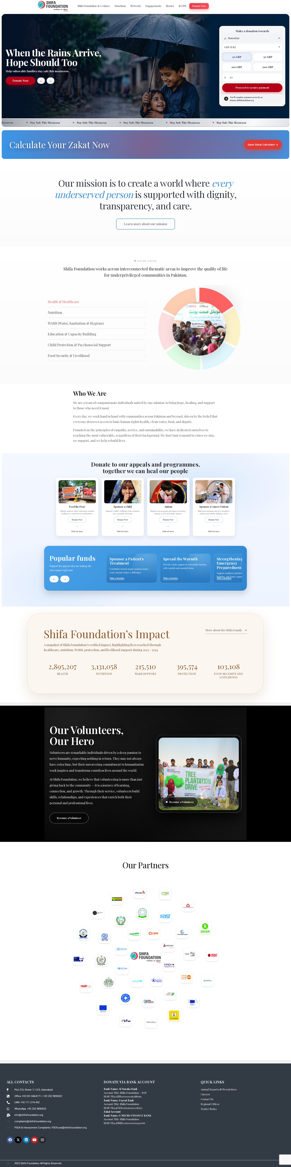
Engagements (153, 6)
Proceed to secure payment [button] (252, 87)
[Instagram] (42, 1140)
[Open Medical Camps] (239, 568)
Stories (170, 6)
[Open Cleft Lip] (185, 568)
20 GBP (236, 57)
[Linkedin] (26, 1140)
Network (136, 6)
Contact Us (207, 1099)
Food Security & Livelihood (97, 355)
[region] (174, 568)
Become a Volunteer (69, 818)
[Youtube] (34, 1140)
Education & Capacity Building (97, 334)
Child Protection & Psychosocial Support (97, 344)
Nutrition (97, 312)
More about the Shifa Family (223, 630)
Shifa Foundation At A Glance (94, 6)
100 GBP (237, 67)
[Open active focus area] (199, 329)
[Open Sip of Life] (132, 568)
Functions (120, 6)
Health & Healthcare (97, 301)
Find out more (77, 531)
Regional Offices (210, 1104)
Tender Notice (209, 1109)
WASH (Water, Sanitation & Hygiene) (97, 323)
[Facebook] (10, 1140)
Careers (205, 1094)
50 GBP (267, 57)
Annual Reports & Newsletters (219, 1089)
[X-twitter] (18, 1140)
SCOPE (183, 6)
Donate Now (199, 6)
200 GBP (267, 67)
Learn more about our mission (145, 224)
